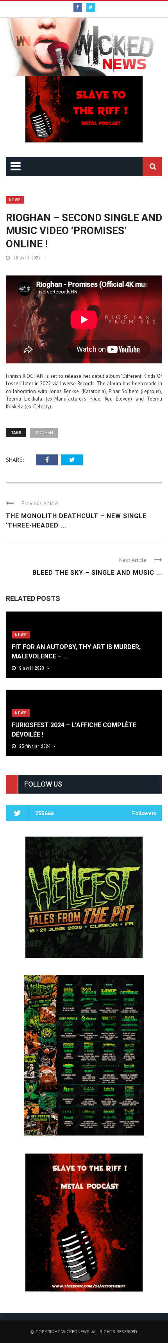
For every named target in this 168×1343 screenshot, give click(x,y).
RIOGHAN (43, 432)
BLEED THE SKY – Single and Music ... (97, 572)
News (15, 199)
